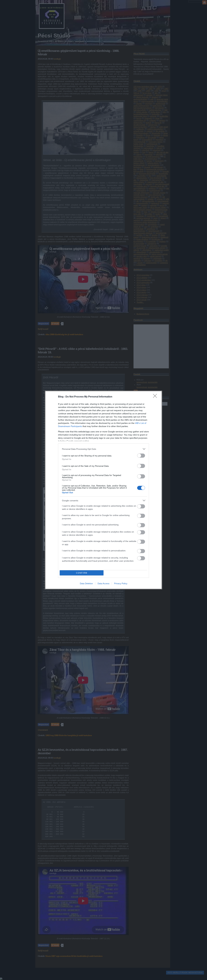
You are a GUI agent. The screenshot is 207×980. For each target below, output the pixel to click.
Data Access (103, 583)
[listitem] (103, 449)
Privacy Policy (120, 583)
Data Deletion (86, 583)
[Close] (156, 397)
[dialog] (103, 490)
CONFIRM (81, 573)
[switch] (141, 456)
